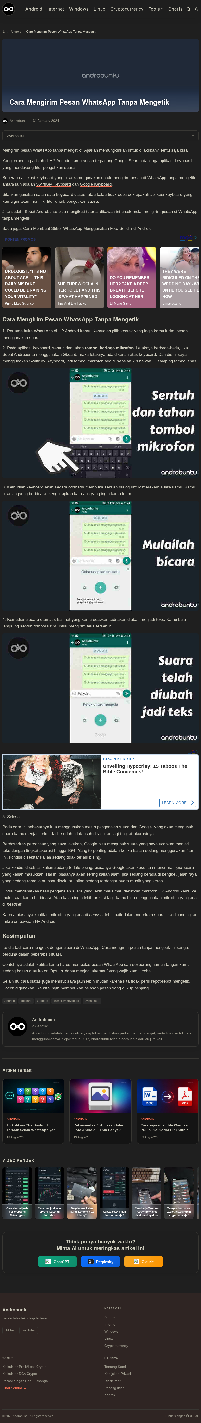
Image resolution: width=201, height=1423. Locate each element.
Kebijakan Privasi (117, 1374)
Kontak (109, 1395)
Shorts (175, 8)
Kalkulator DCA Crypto (19, 1374)
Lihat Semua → (14, 1388)
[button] (100, 136)
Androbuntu (19, 121)
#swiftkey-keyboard (66, 1001)
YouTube (29, 1330)
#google (42, 1001)
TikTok (10, 1330)
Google (145, 827)
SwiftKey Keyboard (53, 184)
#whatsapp (92, 1001)
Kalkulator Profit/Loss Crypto (24, 1367)
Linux (99, 8)
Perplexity (104, 1262)
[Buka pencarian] (188, 9)
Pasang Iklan (114, 1388)
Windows (79, 8)
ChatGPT (61, 1262)
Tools (154, 8)
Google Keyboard (96, 184)
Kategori (112, 1308)
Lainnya (111, 1358)
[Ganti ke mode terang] (196, 9)
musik (135, 881)
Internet (55, 8)
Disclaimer (112, 1381)
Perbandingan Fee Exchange (25, 1381)
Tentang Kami (115, 1367)
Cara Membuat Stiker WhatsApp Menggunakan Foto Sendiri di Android (87, 228)
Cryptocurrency (127, 8)
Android (33, 8)
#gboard (26, 1001)
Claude (148, 1262)
